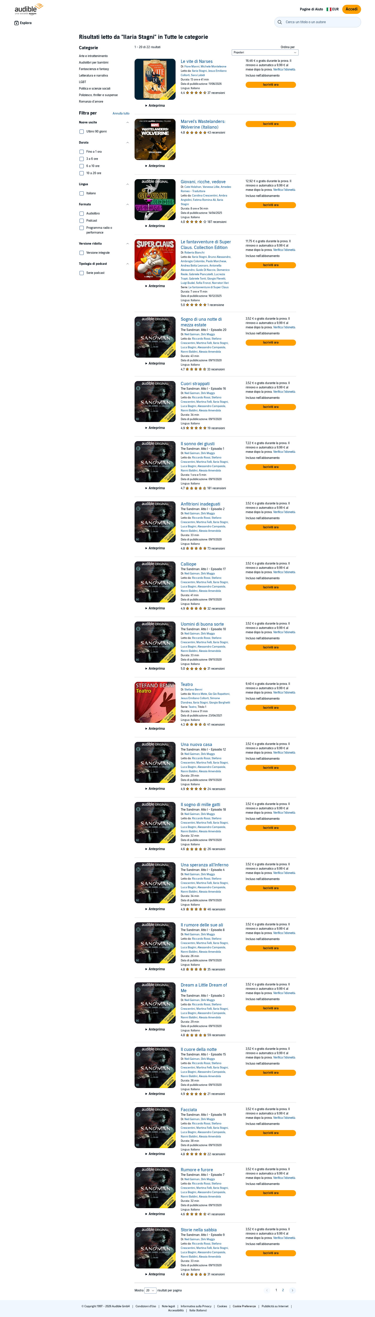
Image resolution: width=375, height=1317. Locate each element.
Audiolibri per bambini (93, 62)
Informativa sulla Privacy (196, 1306)
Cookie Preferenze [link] (244, 1306)
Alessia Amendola (210, 351)
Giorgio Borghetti (219, 702)
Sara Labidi (198, 75)
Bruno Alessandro (219, 257)
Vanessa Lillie (211, 187)
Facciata (189, 1109)
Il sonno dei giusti (198, 444)
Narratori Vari (220, 283)
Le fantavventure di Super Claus (209, 287)
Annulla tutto (121, 113)
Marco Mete (199, 694)
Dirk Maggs (208, 334)
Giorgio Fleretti (216, 278)
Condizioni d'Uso (146, 1306)
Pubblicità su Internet (275, 1306)
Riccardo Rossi (201, 338)
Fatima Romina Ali (204, 200)
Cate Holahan (192, 187)
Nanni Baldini (189, 351)
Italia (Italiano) (198, 1310)
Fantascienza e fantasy (94, 69)
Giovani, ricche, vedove (203, 182)
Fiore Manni (191, 66)
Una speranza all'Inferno (205, 865)
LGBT (82, 82)
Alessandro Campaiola (211, 347)
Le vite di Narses (197, 61)
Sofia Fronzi (203, 283)
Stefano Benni (193, 689)
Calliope (188, 564)
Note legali (169, 1306)
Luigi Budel (188, 283)
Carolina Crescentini (204, 195)
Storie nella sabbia (199, 1230)
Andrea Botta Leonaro (194, 265)
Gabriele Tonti (197, 278)
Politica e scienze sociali (94, 88)
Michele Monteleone (213, 66)
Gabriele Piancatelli (201, 274)
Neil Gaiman (192, 334)
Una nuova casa (196, 744)
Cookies (222, 1306)
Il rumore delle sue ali (202, 925)
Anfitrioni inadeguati (200, 504)
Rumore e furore (197, 1170)
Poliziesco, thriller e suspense (98, 95)
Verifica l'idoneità (284, 69)
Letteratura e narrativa (93, 75)
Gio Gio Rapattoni (218, 694)
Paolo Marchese (216, 261)
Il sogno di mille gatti (200, 804)
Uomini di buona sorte (202, 624)
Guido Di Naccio (205, 270)
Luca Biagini (188, 347)
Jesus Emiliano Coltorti (195, 698)
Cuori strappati (195, 383)
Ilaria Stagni (199, 71)
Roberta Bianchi (194, 252)
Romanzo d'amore (91, 101)
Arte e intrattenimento (93, 56)
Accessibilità (176, 1310)
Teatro (187, 684)
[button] (104, 122)
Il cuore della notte (199, 1049)
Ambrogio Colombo (193, 261)
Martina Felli (204, 343)
